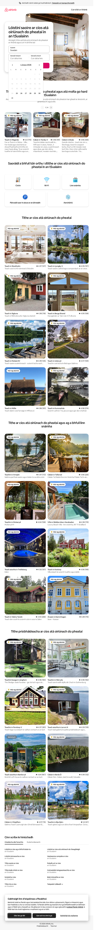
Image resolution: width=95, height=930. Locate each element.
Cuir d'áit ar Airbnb (79, 9)
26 (21, 93)
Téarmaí (53, 926)
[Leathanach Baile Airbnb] (10, 9)
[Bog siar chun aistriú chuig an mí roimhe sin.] (12, 65)
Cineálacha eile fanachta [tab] (14, 842)
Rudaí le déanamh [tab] (33, 842)
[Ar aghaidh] (51, 107)
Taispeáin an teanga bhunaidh (63, 3)
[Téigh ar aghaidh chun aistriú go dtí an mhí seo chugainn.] (39, 65)
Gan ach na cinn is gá (44, 916)
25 (17, 93)
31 (12, 98)
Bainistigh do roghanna (69, 916)
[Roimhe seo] (42, 107)
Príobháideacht (42, 926)
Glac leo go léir (19, 916)
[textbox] (18, 58)
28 (30, 93)
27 (26, 93)
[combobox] (29, 50)
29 (35, 93)
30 (39, 93)
